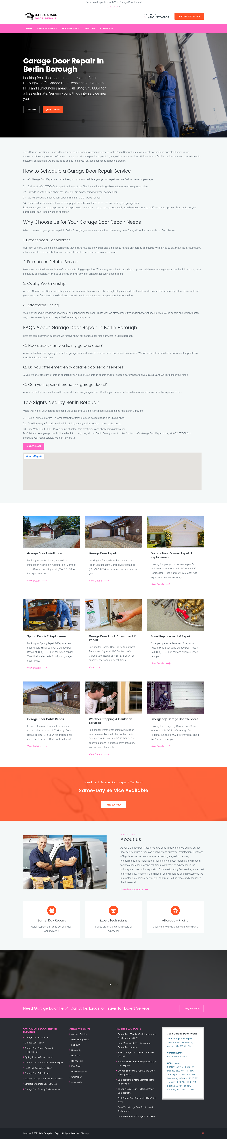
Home (29, 28)
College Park (77, 1060)
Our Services (69, 28)
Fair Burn (75, 1044)
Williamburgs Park (80, 1039)
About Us (90, 28)
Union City (76, 1050)
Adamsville (76, 1082)
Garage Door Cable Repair (37, 1073)
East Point (76, 1066)
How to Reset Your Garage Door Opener (136, 1116)
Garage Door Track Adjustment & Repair (44, 1062)
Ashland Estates (79, 1034)
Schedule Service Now (189, 16)
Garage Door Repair (34, 1042)
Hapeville (75, 1055)
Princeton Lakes (79, 1071)
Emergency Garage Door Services (41, 1083)
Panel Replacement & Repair (38, 1067)
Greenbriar (76, 1076)
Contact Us (113, 6)
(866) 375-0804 (158, 17)
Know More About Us (131, 889)
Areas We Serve (46, 28)
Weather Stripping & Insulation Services (44, 1078)
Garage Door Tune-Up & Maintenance (42, 1089)
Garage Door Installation (36, 1037)
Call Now (31, 109)
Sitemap (84, 1133)
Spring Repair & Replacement (39, 1057)
